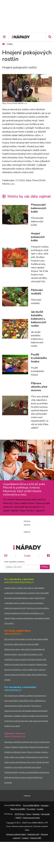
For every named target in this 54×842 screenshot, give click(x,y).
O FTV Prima (19, 814)
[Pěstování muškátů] (15, 296)
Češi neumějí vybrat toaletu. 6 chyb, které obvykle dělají (26, 639)
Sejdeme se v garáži (12, 726)
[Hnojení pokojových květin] (15, 257)
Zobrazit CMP (35, 838)
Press (28, 814)
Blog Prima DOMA (18, 809)
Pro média (31, 809)
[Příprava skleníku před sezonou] (15, 405)
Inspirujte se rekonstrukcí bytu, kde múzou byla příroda (26, 721)
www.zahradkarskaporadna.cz (19, 582)
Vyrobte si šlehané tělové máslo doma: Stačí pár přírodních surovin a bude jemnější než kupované (26, 777)
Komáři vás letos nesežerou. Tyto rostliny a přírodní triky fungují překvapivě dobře (26, 767)
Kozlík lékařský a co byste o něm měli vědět (32, 593)
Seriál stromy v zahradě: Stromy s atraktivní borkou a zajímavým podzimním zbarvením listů (24, 603)
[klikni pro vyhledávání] (49, 37)
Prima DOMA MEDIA (31, 805)
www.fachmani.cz (12, 689)
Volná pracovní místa (31, 817)
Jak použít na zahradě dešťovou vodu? (19, 598)
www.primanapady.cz (14, 736)
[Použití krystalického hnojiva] (15, 364)
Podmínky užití (33, 834)
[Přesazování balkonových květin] (15, 215)
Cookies (25, 838)
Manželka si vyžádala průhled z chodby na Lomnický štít (26, 715)
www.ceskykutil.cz (13, 633)
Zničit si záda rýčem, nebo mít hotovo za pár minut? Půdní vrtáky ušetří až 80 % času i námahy (25, 674)
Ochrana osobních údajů (16, 834)
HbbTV (18, 817)
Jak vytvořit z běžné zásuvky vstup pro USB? (21, 644)
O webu (27, 555)
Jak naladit (45, 814)
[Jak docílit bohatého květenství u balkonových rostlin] (15, 329)
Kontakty (44, 805)
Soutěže (40, 809)
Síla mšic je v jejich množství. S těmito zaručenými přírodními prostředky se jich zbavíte (26, 613)
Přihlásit (44, 567)
